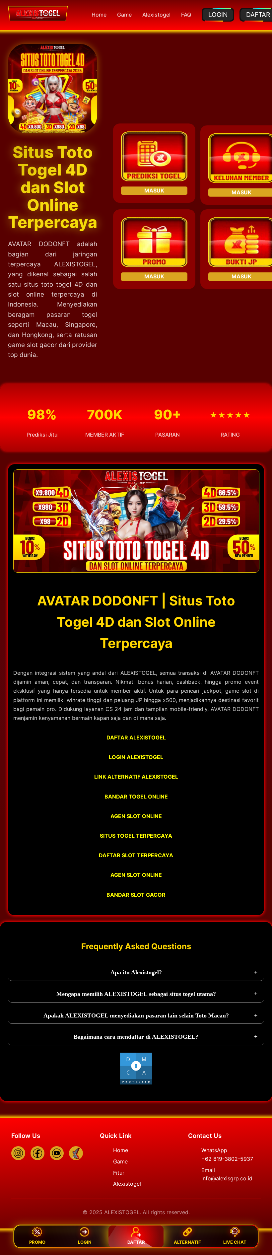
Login (85, 1242)
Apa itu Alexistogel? (136, 972)
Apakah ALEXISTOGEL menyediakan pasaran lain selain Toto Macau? (136, 1015)
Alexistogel (156, 14)
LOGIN (218, 15)
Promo (37, 1242)
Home (99, 14)
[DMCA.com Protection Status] (136, 1083)
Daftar (136, 1242)
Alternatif (187, 1242)
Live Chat (234, 1242)
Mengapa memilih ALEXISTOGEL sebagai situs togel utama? (136, 994)
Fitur (118, 1172)
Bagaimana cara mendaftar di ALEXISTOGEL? (136, 1036)
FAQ (186, 14)
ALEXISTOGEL (75, 264)
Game (124, 14)
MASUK (154, 189)
